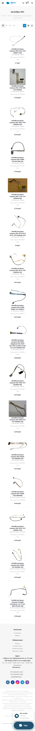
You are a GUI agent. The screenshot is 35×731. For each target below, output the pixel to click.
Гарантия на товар (17, 651)
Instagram (17, 682)
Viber (27, 682)
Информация (17, 640)
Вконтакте (8, 682)
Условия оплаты (17, 646)
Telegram (22, 682)
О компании (17, 633)
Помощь (17, 643)
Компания (17, 629)
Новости (17, 635)
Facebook (13, 682)
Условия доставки (17, 648)
